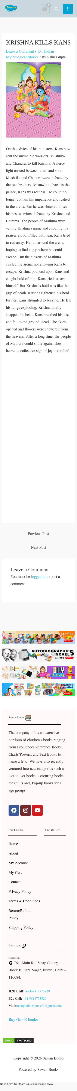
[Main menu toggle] (68, 9)
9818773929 (41, 991)
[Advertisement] (38, 398)
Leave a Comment (20, 51)
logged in (38, 576)
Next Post (38, 547)
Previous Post (38, 533)
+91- (29, 990)
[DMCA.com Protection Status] (18, 1039)
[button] (56, 8)
